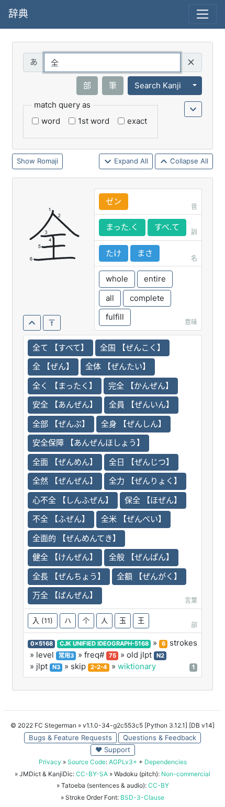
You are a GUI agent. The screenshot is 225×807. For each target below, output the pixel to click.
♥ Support (112, 749)
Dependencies (165, 762)
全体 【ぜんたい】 (117, 366)
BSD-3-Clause (142, 797)
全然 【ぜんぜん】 (64, 481)
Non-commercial (185, 774)
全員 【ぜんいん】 (141, 405)
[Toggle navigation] (202, 14)
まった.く (122, 227)
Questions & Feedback (159, 737)
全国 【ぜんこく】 (132, 348)
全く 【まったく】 (64, 386)
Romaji (47, 161)
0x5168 (41, 643)
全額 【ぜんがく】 (149, 576)
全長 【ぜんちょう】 (68, 576)
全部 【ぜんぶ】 (60, 424)
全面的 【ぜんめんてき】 (76, 538)
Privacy (50, 762)
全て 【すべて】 (60, 348)
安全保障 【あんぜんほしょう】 (88, 443)
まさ (145, 253)
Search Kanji (157, 85)
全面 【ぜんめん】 (64, 462)
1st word (93, 121)
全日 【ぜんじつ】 (141, 462)
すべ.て (166, 227)
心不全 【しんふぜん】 (72, 500)
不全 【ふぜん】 (60, 519)
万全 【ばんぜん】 (64, 595)
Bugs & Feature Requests (70, 737)
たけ (113, 253)
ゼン (113, 201)
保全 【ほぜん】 (153, 500)
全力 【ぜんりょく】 (145, 481)
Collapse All (188, 161)
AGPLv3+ (123, 762)
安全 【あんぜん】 (64, 405)
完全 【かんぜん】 (140, 386)
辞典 (18, 14)
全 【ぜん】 (53, 366)
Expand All (130, 161)
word (50, 121)
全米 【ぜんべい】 (133, 519)
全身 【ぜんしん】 (133, 424)
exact (137, 121)
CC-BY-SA (92, 774)
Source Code (87, 762)
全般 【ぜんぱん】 (141, 557)
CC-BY (158, 785)
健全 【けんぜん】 (64, 557)
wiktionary (137, 666)
